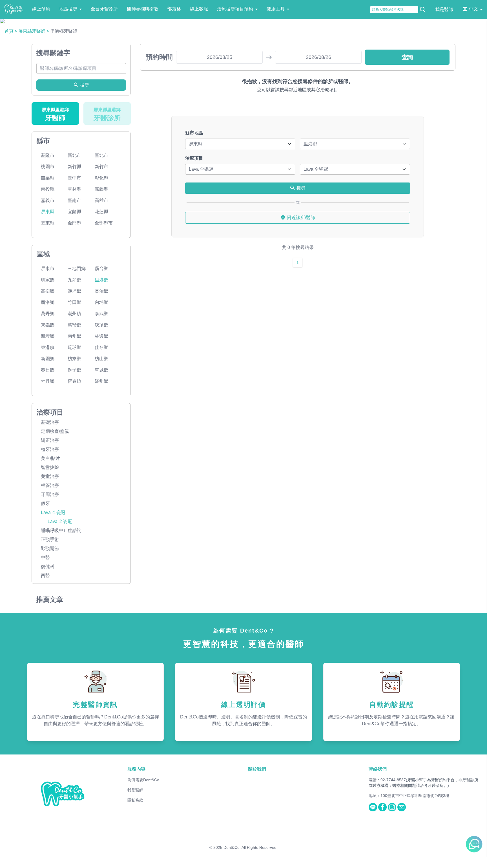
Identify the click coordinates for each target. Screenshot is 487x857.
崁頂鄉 (101, 324)
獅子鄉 (74, 370)
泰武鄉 (101, 313)
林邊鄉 (101, 336)
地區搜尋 (68, 8)
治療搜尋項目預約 (235, 8)
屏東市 (47, 268)
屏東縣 (47, 211)
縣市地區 (194, 132)
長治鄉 (101, 291)
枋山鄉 (101, 358)
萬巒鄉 (74, 324)
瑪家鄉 (47, 279)
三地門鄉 (77, 268)
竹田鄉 (74, 302)
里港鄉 (101, 279)
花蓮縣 (101, 211)
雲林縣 (74, 189)
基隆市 (47, 155)
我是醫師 (444, 9)
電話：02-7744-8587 (387, 780)
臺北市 (101, 155)
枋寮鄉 (74, 358)
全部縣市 (104, 223)
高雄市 (101, 200)
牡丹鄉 (47, 381)
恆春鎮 (74, 381)
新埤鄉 (47, 336)
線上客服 (199, 8)
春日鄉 (47, 370)
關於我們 (257, 769)
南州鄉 (74, 336)
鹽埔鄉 (74, 291)
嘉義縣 (101, 189)
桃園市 (47, 166)
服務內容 (136, 769)
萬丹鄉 (47, 313)
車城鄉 (101, 370)
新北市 (74, 155)
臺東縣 (47, 223)
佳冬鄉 (101, 347)
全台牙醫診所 (104, 8)
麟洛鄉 (47, 302)
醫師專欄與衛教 (142, 8)
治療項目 (194, 158)
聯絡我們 (378, 769)
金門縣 (74, 223)
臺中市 (74, 177)
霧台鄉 (101, 268)
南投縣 (47, 189)
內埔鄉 (101, 302)
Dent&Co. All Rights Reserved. (250, 847)
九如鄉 (74, 279)
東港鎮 (47, 347)
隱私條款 (135, 800)
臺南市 (74, 200)
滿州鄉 (101, 381)
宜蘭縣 (74, 211)
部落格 (174, 8)
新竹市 (101, 166)
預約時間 (159, 57)
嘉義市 (47, 200)
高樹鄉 (47, 291)
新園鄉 (47, 358)
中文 (473, 8)
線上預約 (41, 8)
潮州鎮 (74, 313)
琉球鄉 (74, 347)
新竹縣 (74, 166)
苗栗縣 (47, 177)
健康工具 (276, 8)
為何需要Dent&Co (143, 780)
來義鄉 (47, 324)
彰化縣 (101, 177)
